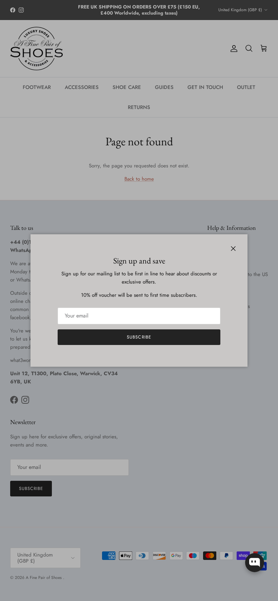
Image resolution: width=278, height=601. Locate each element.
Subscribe (139, 337)
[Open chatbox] (254, 562)
